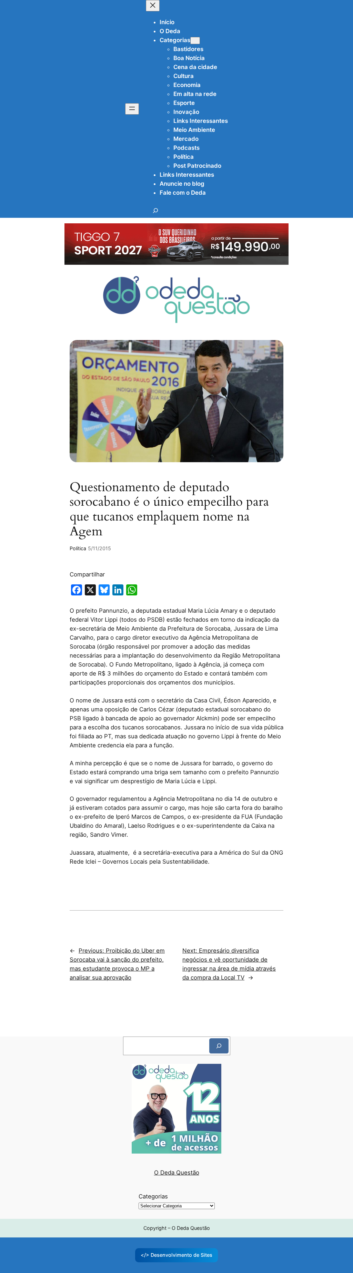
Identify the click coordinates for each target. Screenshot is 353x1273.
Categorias (153, 1196)
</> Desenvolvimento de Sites (176, 1255)
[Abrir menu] (132, 109)
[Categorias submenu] (195, 40)
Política (78, 548)
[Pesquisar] (219, 1045)
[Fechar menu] (153, 5)
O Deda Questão (176, 1172)
